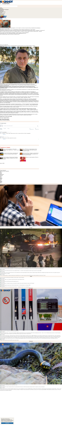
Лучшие (5, 128)
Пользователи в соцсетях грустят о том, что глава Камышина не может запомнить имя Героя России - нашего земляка (17, 29)
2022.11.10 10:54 (6, 136)
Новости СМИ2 (2, 163)
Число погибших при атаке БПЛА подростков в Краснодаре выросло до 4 (10, 281)
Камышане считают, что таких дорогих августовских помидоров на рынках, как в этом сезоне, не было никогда (38, 342)
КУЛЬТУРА (1, 8)
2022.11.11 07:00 (9, 132)
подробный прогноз (3, 171)
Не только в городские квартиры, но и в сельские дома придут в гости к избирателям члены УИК (12, 342)
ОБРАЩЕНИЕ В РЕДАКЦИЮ (4, 9)
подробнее (7, 171)
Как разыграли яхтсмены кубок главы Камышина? (7, 389)
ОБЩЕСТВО (2, 10)
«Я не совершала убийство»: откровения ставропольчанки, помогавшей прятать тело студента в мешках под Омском (15, 275)
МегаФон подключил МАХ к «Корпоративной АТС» (6, 226)
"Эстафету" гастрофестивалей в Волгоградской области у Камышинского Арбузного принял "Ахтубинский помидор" (44, 336)
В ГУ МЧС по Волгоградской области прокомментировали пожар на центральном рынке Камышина (14, 84)
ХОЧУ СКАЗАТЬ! (2, 13)
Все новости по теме (3, 28)
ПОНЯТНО (7, 423)
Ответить (4, 134)
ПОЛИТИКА (1, 11)
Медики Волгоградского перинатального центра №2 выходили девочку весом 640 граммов (19, 336)
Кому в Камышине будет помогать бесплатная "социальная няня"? (23, 333)
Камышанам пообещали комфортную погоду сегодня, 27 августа (37, 275)
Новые (1, 128)
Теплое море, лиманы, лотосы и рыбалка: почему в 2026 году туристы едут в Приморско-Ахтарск (12, 279)
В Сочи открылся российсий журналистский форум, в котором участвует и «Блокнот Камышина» (12, 277)
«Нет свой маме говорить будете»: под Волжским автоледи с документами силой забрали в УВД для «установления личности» (16, 335)
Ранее (8, 128)
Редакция (1, 19)
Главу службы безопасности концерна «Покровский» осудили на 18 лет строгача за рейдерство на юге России (14, 388)
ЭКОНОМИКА (2, 14)
